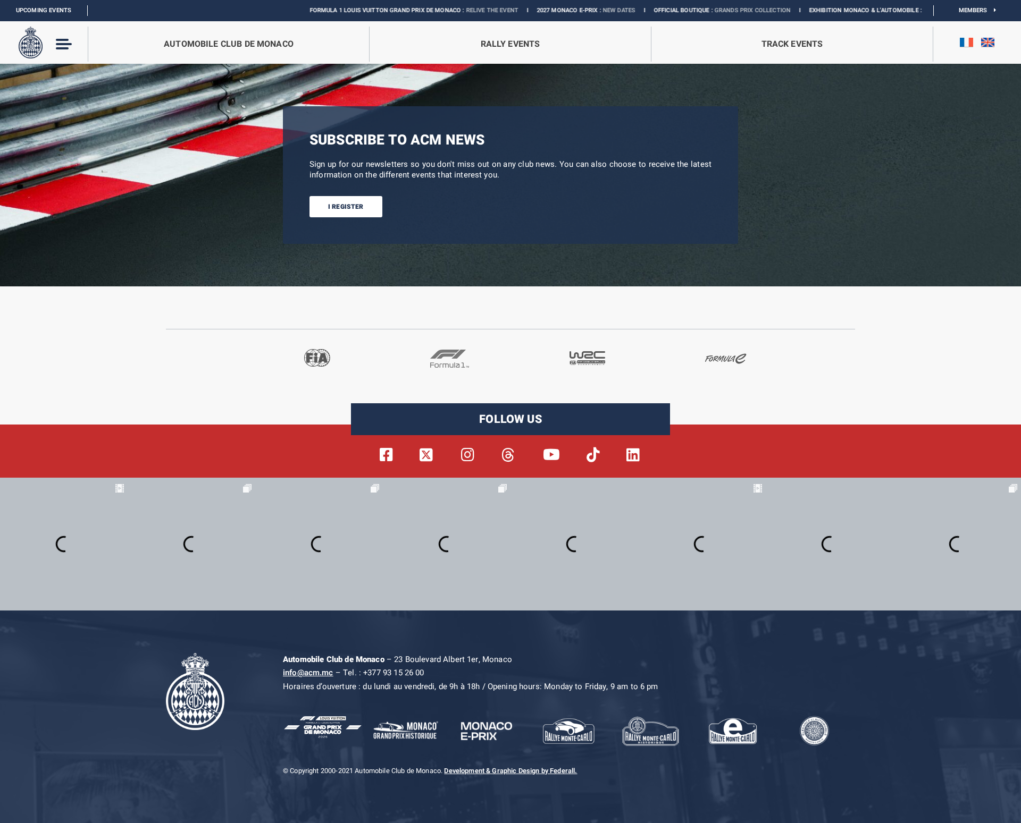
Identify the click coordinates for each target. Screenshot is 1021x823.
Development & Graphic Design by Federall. (510, 771)
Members (976, 10)
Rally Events (510, 44)
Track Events (792, 44)
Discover (881, 10)
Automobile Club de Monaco (229, 44)
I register (346, 206)
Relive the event (435, 10)
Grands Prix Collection (695, 10)
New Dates (562, 10)
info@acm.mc (308, 672)
